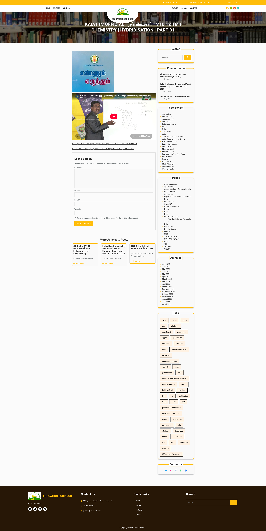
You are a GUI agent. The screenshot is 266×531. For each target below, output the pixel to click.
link (163, 396)
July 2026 (166, 264)
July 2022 (166, 301)
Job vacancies (167, 131)
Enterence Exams (169, 124)
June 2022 (166, 304)
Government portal (171, 206)
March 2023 (167, 287)
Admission (166, 114)
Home (166, 209)
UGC (172, 443)
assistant (166, 344)
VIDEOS (167, 249)
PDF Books (168, 226)
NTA (166, 224)
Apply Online (169, 187)
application (181, 332)
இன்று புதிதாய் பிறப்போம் (171, 454)
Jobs (164, 134)
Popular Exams (168, 151)
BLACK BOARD (170, 192)
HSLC (166, 214)
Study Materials (168, 164)
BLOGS (183, 8)
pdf (183, 402)
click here (179, 344)
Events (138, 515)
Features (139, 510)
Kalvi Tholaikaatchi (169, 141)
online (174, 402)
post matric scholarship (171, 408)
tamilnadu (179, 431)
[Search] (187, 57)
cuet (164, 349)
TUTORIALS (168, 246)
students (165, 431)
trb (163, 443)
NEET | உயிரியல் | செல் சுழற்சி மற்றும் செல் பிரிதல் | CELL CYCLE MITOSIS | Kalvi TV (104, 144)
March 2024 (167, 279)
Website (77, 209)
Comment (78, 168)
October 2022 (167, 294)
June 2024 (166, 272)
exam (177, 367)
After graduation (170, 184)
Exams (164, 126)
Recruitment (167, 156)
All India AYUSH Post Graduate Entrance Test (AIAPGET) (173, 75)
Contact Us (168, 194)
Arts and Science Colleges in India (177, 189)
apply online (177, 338)
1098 (164, 320)
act (163, 326)
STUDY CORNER (170, 236)
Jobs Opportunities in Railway (173, 139)
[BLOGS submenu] (186, 8)
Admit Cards (167, 116)
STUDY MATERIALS (171, 239)
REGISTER (236, 2)
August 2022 (167, 299)
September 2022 (168, 296)
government (167, 373)
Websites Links (168, 169)
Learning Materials (171, 216)
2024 (174, 320)
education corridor (169, 361)
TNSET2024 (177, 437)
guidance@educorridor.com (201, 2)
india (179, 373)
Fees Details (169, 201)
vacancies (184, 443)
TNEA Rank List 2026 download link (175, 96)
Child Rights (167, 121)
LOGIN (229, 2)
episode (165, 367)
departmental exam (179, 349)
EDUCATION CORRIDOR (123, 19)
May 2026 (166, 269)
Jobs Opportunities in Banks (173, 136)
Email (77, 200)
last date (182, 390)
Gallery (165, 129)
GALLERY (168, 204)
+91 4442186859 (171, 2)
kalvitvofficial (167, 390)
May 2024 (166, 274)
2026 (184, 320)
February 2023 (168, 289)
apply (164, 338)
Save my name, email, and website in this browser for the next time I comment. (107, 218)
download (166, 355)
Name (77, 191)
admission (175, 326)
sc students (167, 425)
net (172, 396)
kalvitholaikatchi (168, 384)
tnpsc (166, 241)
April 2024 (166, 277)
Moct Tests (166, 146)
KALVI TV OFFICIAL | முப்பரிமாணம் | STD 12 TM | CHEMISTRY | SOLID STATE (103, 149)
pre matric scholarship (171, 413)
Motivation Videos (169, 149)
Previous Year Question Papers (174, 154)
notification (183, 396)
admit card (166, 332)
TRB (165, 244)
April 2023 (166, 284)
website (165, 448)
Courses (139, 505)
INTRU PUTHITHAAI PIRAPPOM (174, 378)
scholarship (166, 161)
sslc (179, 425)
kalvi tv (183, 384)
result (164, 419)
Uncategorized (168, 166)
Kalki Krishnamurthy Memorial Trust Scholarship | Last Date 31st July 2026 (175, 86)
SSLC (166, 234)
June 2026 (166, 267)
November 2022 (168, 291)
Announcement (168, 119)
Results (165, 159)
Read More (80, 263)
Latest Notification (169, 144)
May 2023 (166, 282)
